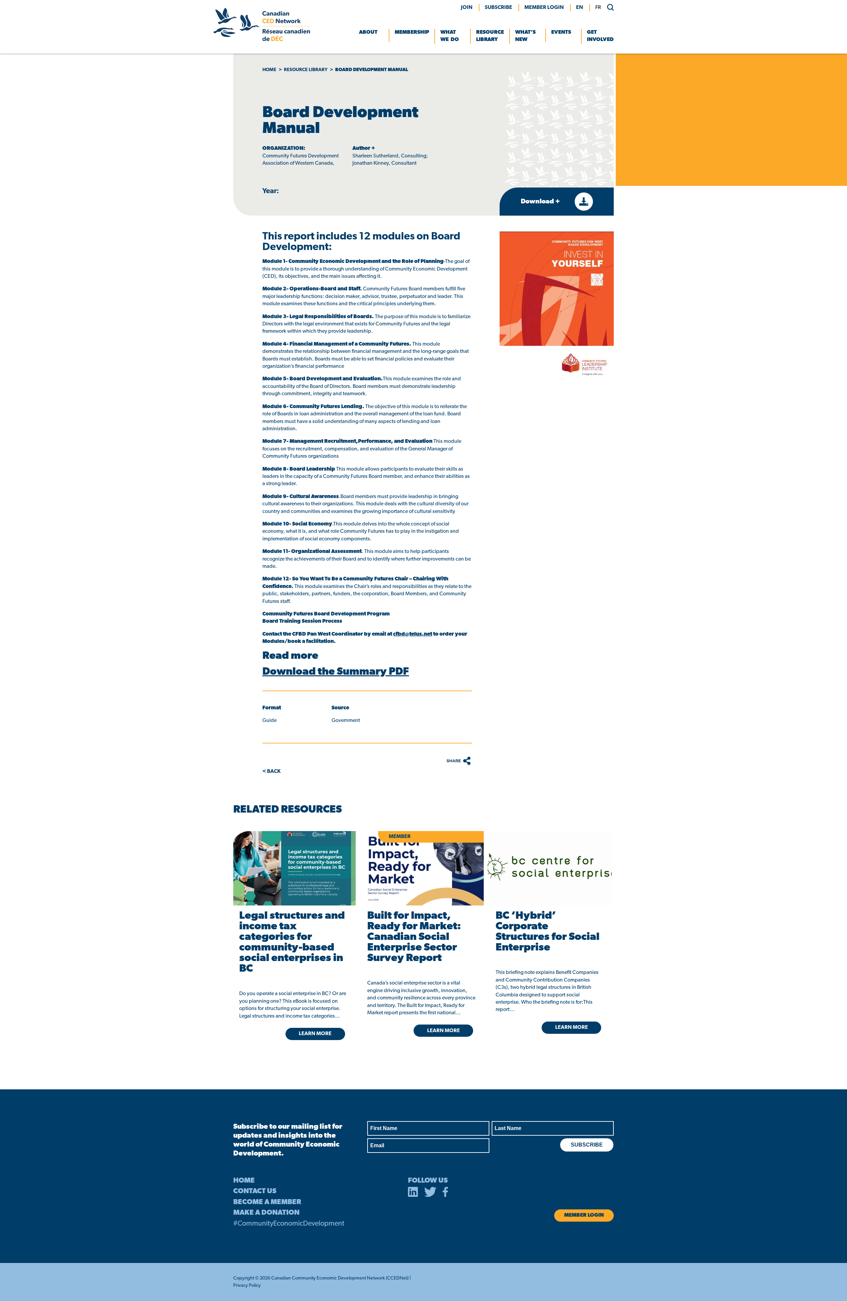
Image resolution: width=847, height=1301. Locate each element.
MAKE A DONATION (266, 1212)
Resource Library (490, 36)
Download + (541, 201)
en (579, 7)
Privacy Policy (247, 1285)
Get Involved (600, 36)
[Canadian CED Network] (261, 39)
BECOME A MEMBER (267, 1202)
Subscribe (498, 7)
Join (466, 7)
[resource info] (550, 868)
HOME (244, 1180)
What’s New (525, 36)
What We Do (449, 36)
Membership (412, 32)
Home (269, 69)
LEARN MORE (315, 1033)
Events (561, 32)
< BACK (271, 771)
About (368, 32)
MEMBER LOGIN (544, 7)
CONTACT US (254, 1191)
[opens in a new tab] (293, 868)
